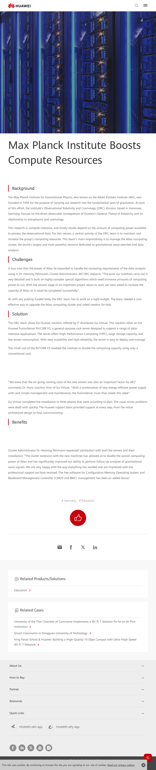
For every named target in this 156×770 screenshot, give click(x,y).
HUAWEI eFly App (67, 727)
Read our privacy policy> (121, 765)
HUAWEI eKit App (30, 727)
